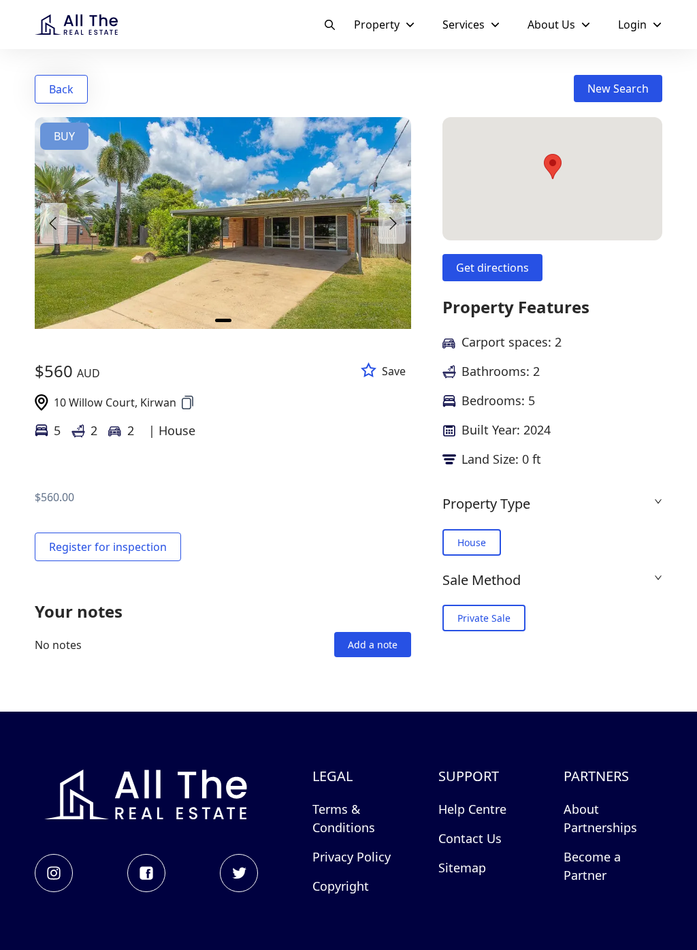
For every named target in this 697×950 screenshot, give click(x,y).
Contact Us (470, 838)
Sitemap (462, 867)
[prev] (53, 223)
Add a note (373, 644)
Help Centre (472, 809)
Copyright (340, 886)
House (471, 542)
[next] (392, 223)
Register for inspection (108, 546)
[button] (552, 503)
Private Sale (483, 618)
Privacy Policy (351, 857)
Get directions (492, 267)
